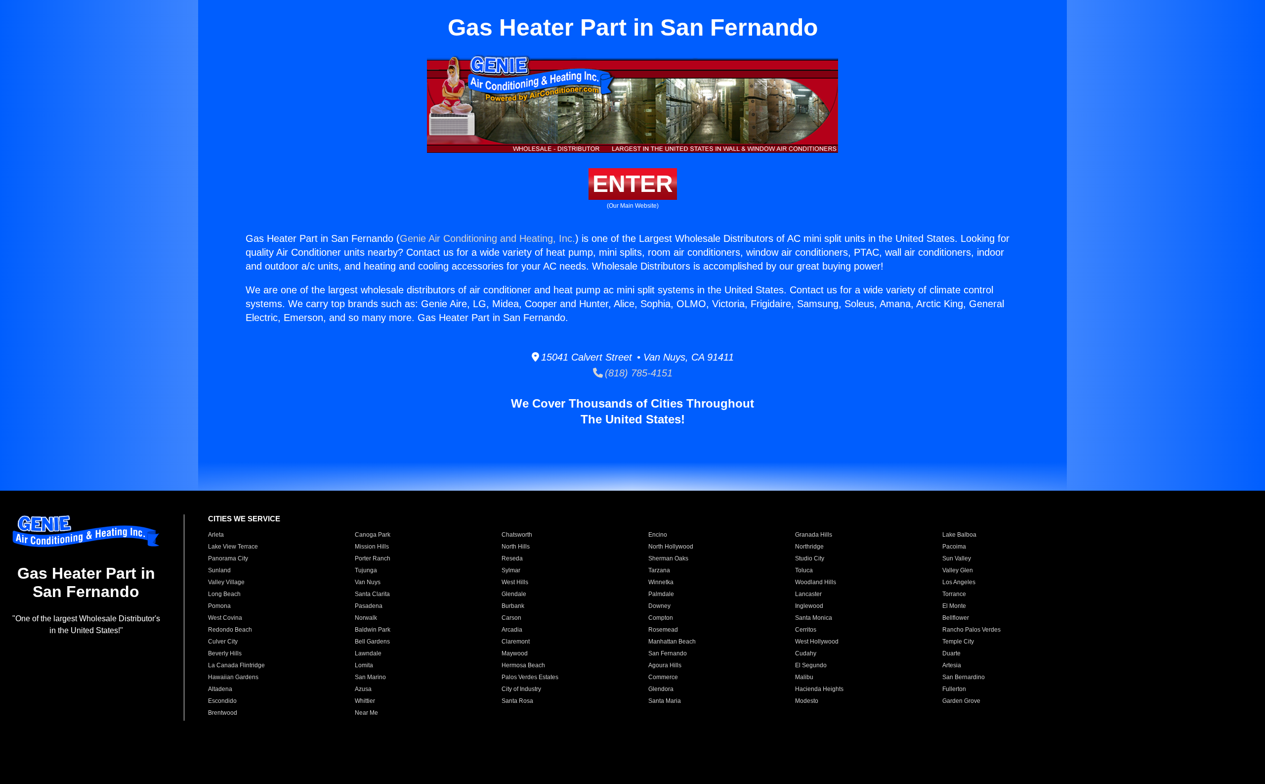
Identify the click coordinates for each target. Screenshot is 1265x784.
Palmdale (661, 594)
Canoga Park (372, 534)
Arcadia (512, 629)
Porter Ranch (372, 558)
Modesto (806, 700)
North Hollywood (670, 546)
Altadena (220, 689)
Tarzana (659, 570)
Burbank (513, 605)
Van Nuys (367, 582)
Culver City (223, 641)
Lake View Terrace (233, 546)
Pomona (219, 605)
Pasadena (368, 605)
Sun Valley (956, 558)
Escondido (222, 700)
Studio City (809, 558)
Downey (659, 605)
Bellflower (955, 617)
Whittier (365, 700)
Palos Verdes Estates (530, 677)
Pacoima (954, 546)
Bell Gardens (372, 641)
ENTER (632, 184)
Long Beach (224, 594)
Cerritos (805, 629)
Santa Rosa (517, 700)
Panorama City (228, 558)
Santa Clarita (372, 594)
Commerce (663, 677)
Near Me (366, 712)
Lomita (364, 665)
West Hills (515, 582)
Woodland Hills (815, 582)
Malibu (804, 677)
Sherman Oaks (668, 558)
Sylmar (511, 570)
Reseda (512, 558)
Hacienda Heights (819, 689)
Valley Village (226, 582)
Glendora (661, 689)
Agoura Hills (664, 665)
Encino (657, 534)
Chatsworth (517, 534)
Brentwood (222, 712)
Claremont (516, 641)
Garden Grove (961, 700)
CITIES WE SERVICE (244, 518)
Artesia (951, 665)
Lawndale (368, 653)
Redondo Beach (230, 629)
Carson (511, 617)
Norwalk (366, 617)
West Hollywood (817, 641)
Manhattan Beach (672, 641)
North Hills (516, 546)
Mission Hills (372, 546)
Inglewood (809, 605)
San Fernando (667, 653)
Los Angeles (958, 582)
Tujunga (366, 570)
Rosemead (663, 629)
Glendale (514, 594)
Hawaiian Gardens (233, 677)
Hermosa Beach (523, 665)
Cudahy (805, 653)
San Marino (370, 677)
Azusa (363, 689)
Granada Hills (813, 534)
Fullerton (954, 689)
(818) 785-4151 (638, 373)
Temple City (958, 641)
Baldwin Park (372, 629)
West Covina (225, 617)
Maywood (515, 653)
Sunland (219, 570)
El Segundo (811, 665)
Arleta (216, 534)
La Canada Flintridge (236, 665)
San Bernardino (963, 677)
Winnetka (661, 582)
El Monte (954, 605)
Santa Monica (813, 617)
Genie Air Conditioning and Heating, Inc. (487, 238)
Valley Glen (957, 570)
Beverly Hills (225, 653)
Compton (660, 617)
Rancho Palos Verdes (971, 629)
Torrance (954, 594)
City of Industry (521, 689)
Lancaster (808, 594)
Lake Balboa (959, 534)
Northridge (809, 546)
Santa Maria (664, 700)
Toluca (804, 570)
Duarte (951, 653)
